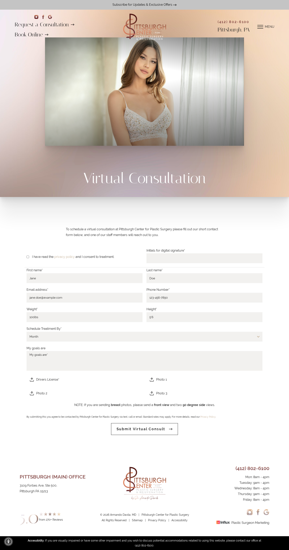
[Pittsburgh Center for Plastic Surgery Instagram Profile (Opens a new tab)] (250, 512)
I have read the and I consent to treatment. (73, 257)
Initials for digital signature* (165, 250)
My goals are (36, 348)
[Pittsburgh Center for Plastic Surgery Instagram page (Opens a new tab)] (36, 17)
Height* (151, 309)
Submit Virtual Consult (141, 429)
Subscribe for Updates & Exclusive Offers (142, 5)
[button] (8, 541)
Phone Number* (158, 290)
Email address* (37, 290)
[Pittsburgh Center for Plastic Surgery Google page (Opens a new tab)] (50, 17)
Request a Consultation (42, 24)
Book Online (29, 34)
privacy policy (64, 257)
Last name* (154, 270)
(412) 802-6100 (233, 22)
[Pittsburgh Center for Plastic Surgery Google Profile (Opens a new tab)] (266, 512)
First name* (35, 270)
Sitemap (137, 520)
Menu (269, 27)
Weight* (32, 309)
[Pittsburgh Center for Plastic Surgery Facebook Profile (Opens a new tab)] (43, 17)
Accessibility (179, 520)
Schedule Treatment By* (44, 329)
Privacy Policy (207, 416)
